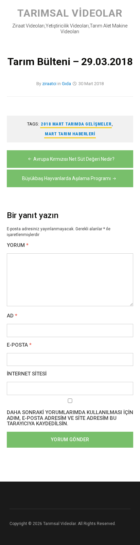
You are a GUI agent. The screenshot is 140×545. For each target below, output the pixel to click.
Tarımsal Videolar (69, 13)
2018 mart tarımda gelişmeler (76, 123)
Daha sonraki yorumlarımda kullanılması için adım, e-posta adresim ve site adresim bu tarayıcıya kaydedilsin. (70, 418)
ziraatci (49, 83)
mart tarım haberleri (70, 133)
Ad (12, 316)
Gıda (66, 83)
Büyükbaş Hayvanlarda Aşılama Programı (66, 178)
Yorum (18, 245)
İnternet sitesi (27, 374)
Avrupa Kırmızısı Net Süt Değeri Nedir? (74, 159)
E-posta (19, 345)
